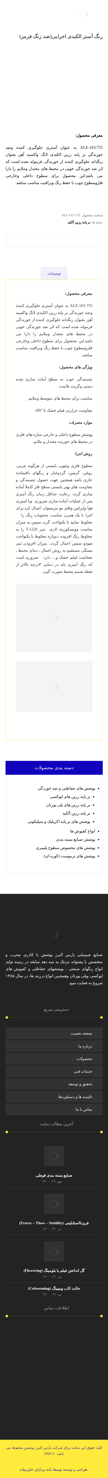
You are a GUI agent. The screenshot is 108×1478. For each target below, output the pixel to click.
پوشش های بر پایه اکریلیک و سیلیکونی (59, 821)
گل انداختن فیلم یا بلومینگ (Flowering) (54, 1271)
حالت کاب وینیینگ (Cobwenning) (54, 1288)
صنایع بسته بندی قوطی (54, 1175)
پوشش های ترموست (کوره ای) (69, 856)
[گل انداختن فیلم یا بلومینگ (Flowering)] (54, 1251)
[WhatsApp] (54, 998)
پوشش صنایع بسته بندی (75, 839)
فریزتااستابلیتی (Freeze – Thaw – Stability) (54, 1223)
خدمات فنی (83, 1071)
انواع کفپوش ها (82, 831)
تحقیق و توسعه (80, 1084)
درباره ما (85, 1046)
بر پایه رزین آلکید (79, 222)
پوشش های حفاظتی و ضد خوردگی (66, 788)
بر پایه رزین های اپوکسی (70, 796)
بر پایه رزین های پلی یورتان (68, 805)
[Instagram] (61, 998)
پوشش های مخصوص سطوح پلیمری (65, 848)
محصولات (84, 1059)
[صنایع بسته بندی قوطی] (54, 1156)
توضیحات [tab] (54, 273)
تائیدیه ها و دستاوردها (75, 1097)
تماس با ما (84, 1109)
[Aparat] (46, 998)
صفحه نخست (81, 1033)
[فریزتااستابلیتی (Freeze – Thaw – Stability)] (54, 1204)
